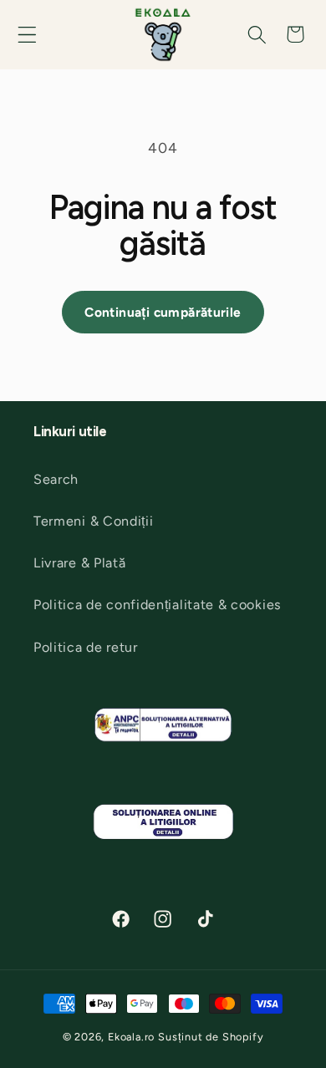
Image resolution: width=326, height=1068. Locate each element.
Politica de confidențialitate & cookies (157, 605)
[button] (27, 34)
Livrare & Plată (79, 563)
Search (56, 479)
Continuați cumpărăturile (162, 312)
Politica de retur (85, 647)
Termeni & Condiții (93, 521)
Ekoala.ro (131, 1036)
